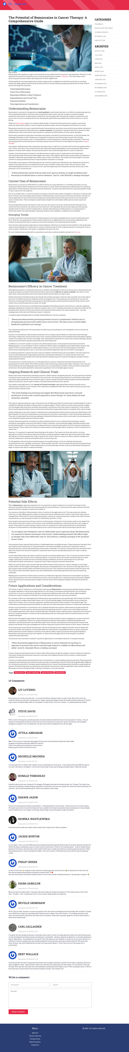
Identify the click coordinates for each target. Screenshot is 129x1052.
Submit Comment (18, 1012)
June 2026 (98, 59)
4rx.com (77, 232)
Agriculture (100, 40)
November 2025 (101, 88)
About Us (35, 1033)
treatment (65, 76)
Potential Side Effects (18, 101)
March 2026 (99, 71)
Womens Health (101, 32)
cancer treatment (33, 672)
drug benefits (60, 672)
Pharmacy (99, 24)
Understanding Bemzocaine (20, 89)
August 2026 (100, 51)
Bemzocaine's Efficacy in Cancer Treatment (25, 95)
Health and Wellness (104, 28)
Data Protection (35, 1042)
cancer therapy (47, 672)
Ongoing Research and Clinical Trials (23, 98)
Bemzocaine (20, 123)
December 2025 (100, 84)
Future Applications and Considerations (24, 104)
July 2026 (98, 55)
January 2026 (100, 79)
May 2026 (98, 63)
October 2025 (100, 92)
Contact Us (35, 1045)
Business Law (100, 36)
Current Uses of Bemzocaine (20, 92)
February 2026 (100, 75)
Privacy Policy (35, 1039)
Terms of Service (35, 1036)
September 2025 (101, 96)
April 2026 (99, 67)
